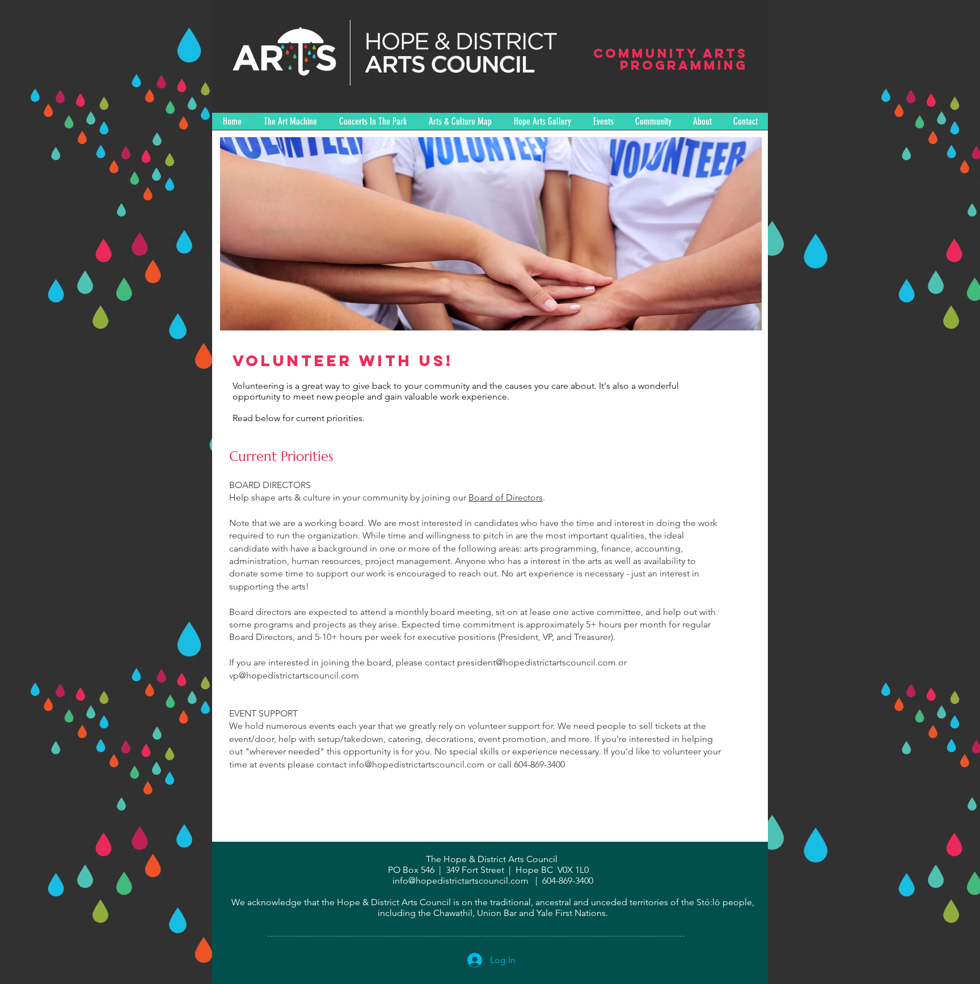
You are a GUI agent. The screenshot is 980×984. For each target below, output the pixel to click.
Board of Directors (505, 497)
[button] (372, 121)
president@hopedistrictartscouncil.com (536, 662)
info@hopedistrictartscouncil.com (417, 764)
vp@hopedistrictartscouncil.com (294, 675)
